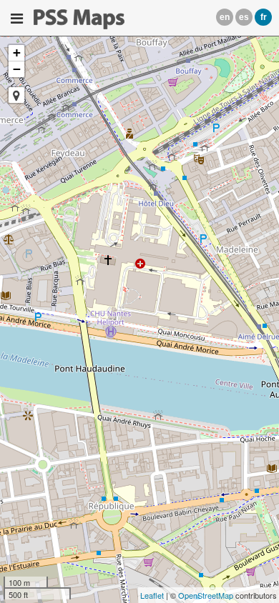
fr (263, 17)
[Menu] (17, 18)
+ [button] (17, 52)
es (244, 17)
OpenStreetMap (205, 595)
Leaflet (152, 595)
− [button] (17, 68)
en (225, 17)
